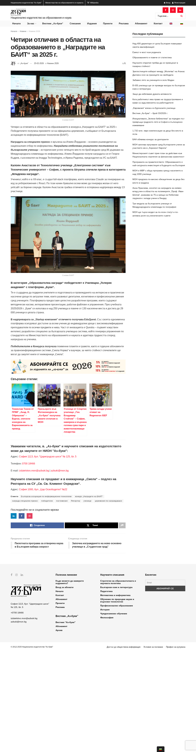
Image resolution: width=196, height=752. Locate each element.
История (104, 609)
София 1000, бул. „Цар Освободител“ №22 (43, 489)
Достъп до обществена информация (123, 647)
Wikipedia (94, 3)
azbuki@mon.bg (60, 470)
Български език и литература (116, 587)
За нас (30, 23)
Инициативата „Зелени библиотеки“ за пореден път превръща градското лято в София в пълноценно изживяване (158, 122)
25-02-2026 (39, 63)
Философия (106, 617)
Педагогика (106, 591)
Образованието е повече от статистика (152, 57)
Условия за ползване (153, 647)
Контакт (158, 23)
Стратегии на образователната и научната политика (118, 582)
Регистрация (179, 3)
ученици (87, 501)
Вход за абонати (65, 587)
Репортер (75, 501)
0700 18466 (28, 463)
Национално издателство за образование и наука (41, 17)
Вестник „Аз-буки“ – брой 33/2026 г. (150, 113)
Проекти (107, 23)
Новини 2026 (34, 31)
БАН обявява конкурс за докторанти (150, 139)
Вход (168, 3)
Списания (75, 23)
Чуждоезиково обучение (113, 613)
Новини (23, 31)
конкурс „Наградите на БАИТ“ (89, 496)
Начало (16, 23)
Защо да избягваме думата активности (152, 94)
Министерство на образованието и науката (64, 3)
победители (47, 501)
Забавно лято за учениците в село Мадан (153, 80)
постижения (62, 501)
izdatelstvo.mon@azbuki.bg (34, 470)
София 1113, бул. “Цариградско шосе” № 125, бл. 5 (47, 456)
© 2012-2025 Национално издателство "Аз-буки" (32, 647)
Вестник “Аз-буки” (65, 622)
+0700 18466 (17, 612)
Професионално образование (116, 605)
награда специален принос (25, 501)
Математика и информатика (115, 595)
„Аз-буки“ (24, 63)
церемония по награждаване (108, 501)
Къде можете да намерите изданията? (70, 582)
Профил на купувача (175, 647)
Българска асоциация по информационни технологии (46, 496)
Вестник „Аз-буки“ (52, 23)
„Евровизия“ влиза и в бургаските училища (153, 108)
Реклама (123, 23)
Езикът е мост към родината (146, 52)
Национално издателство (26, 3)
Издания (92, 23)
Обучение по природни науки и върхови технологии (117, 600)
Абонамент (141, 23)
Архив (59, 630)
